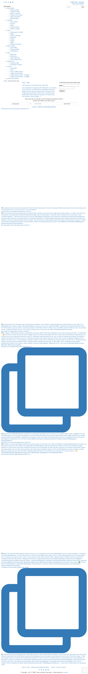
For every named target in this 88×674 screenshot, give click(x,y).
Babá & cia (13, 54)
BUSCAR (67, 104)
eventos (9, 66)
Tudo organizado (15, 58)
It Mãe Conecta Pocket (16, 73)
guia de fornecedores (13, 78)
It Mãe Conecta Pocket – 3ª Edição (19, 76)
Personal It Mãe (14, 49)
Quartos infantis (14, 27)
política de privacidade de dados (40, 667)
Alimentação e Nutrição (16, 32)
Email (61, 85)
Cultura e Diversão (15, 35)
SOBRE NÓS (73, 2)
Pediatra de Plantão (15, 44)
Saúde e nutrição (15, 29)
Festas (12, 39)
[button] (7, 6)
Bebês (12, 34)
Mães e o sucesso (15, 13)
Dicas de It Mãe (14, 10)
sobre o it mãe (26, 667)
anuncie (53, 667)
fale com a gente (61, 667)
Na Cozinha (13, 56)
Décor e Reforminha (15, 59)
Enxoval (12, 23)
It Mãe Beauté (14, 51)
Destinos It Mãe (14, 63)
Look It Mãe (13, 47)
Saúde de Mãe (14, 18)
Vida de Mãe (10, 8)
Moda (12, 25)
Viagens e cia (10, 61)
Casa (8, 52)
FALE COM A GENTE (78, 4)
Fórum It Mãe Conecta (16, 71)
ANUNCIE (81, 2)
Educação (13, 37)
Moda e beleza (11, 46)
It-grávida (9, 20)
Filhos (8, 30)
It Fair (12, 70)
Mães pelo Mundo (15, 17)
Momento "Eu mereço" (16, 15)
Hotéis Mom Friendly (16, 64)
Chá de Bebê (14, 22)
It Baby (12, 41)
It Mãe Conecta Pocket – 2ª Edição (19, 75)
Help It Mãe (13, 68)
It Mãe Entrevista (15, 11)
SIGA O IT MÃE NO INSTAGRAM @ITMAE (44, 107)
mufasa (66, 672)
